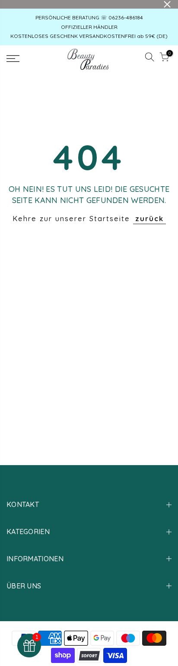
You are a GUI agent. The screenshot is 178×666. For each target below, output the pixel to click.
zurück (149, 218)
